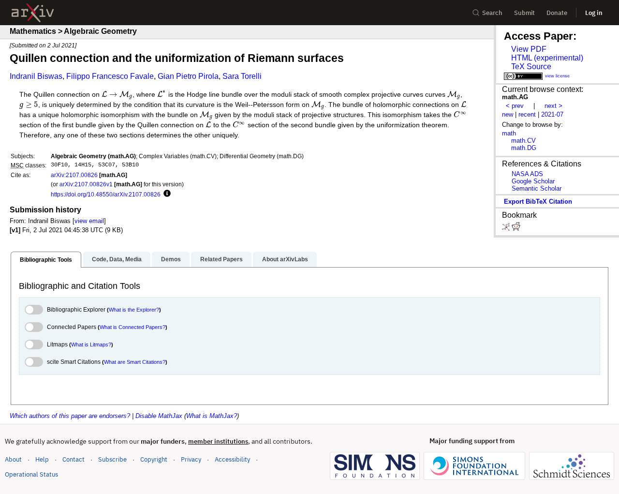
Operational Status (31, 474)
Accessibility (232, 459)
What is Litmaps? (91, 344)
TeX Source (531, 66)
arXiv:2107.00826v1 (86, 184)
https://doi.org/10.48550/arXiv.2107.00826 (106, 194)
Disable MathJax (158, 415)
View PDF (528, 49)
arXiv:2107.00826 (74, 175)
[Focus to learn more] (166, 194)
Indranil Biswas (36, 76)
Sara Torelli (242, 76)
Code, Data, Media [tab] (117, 259)
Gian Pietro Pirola (188, 76)
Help (42, 459)
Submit (524, 13)
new (507, 114)
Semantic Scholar (536, 188)
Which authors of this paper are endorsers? (70, 415)
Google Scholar (533, 181)
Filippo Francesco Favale (110, 76)
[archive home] (33, 12)
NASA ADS (527, 174)
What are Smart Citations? (134, 362)
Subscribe (112, 459)
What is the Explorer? (134, 310)
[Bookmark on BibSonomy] (507, 228)
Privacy (191, 459)
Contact (73, 459)
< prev (515, 105)
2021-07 (552, 114)
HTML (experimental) (547, 58)
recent (527, 114)
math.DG (523, 147)
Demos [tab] (171, 259)
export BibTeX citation (538, 201)
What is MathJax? (211, 415)
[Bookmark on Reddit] (516, 228)
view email (89, 221)
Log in (594, 13)
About (13, 459)
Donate (556, 13)
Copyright (153, 459)
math (509, 133)
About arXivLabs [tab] (285, 259)
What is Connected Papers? (132, 327)
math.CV (523, 140)
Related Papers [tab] (221, 259)
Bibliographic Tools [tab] (46, 259)
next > (553, 105)
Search (492, 13)
